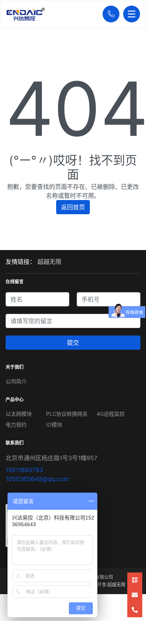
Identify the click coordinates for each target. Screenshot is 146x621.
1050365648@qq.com (37, 479)
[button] (109, 14)
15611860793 (24, 470)
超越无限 (49, 261)
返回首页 (73, 207)
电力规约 (16, 424)
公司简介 (16, 381)
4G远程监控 (111, 414)
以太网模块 (19, 414)
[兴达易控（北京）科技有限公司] (52, 14)
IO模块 (54, 424)
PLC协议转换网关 (67, 414)
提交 (73, 342)
